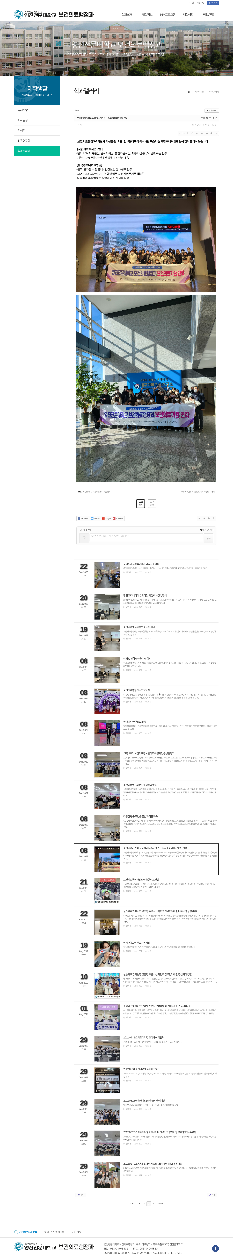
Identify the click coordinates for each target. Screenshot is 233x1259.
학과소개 (127, 15)
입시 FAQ (76, 1232)
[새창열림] (215, 1248)
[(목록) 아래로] (202, 133)
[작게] (192, 133)
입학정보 (147, 15)
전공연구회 (24, 140)
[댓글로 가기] (206, 133)
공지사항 (22, 110)
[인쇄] (211, 133)
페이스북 (213, 3)
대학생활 (188, 15)
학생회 (21, 130)
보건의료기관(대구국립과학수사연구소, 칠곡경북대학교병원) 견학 (102, 118)
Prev (132, 1204)
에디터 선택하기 (207, 530)
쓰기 (213, 1195)
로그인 (191, 3)
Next (160, 1204)
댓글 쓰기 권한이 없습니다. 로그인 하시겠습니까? (109, 536)
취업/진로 (208, 15)
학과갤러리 (24, 151)
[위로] (197, 133)
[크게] (187, 133)
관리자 (79, 125)
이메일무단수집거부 (54, 1232)
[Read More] (146, 575)
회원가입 (200, 3)
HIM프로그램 (167, 15)
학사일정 (22, 120)
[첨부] (216, 133)
